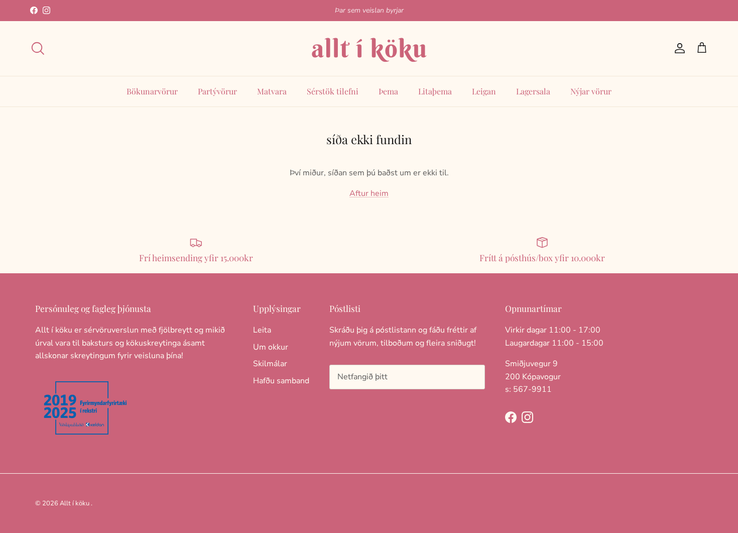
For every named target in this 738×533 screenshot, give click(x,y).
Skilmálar (270, 363)
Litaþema (435, 91)
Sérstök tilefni (332, 91)
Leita (262, 330)
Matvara (272, 91)
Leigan (484, 91)
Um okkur (270, 347)
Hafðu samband (281, 380)
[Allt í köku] (369, 48)
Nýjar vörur (590, 91)
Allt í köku (74, 503)
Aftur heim (369, 193)
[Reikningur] (678, 48)
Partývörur (217, 91)
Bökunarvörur (152, 91)
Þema (388, 91)
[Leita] (37, 48)
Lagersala (533, 91)
